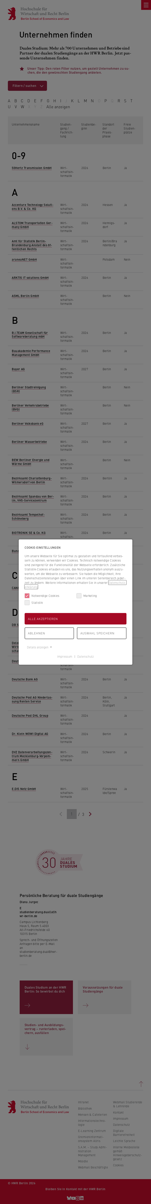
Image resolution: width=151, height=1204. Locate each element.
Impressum (64, 656)
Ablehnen (36, 633)
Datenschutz (85, 656)
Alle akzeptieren (43, 618)
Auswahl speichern (97, 633)
